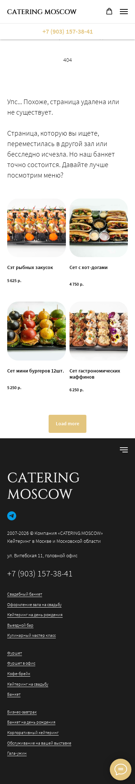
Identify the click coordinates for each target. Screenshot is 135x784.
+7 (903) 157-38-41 (40, 573)
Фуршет (14, 653)
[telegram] (11, 515)
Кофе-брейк (18, 673)
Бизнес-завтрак (22, 712)
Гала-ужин (17, 753)
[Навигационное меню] (124, 11)
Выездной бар (20, 625)
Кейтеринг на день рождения (35, 614)
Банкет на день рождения (31, 722)
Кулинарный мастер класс (31, 635)
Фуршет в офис (21, 663)
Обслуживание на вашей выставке (39, 743)
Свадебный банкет (24, 594)
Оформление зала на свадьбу (34, 604)
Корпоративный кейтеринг (33, 732)
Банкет (14, 694)
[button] (109, 11)
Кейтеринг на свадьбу (27, 684)
